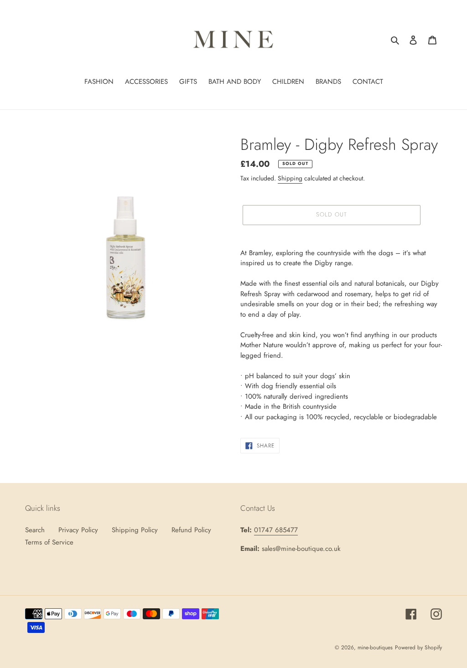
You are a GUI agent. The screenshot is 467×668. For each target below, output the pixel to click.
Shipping (290, 178)
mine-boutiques (375, 647)
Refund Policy (191, 530)
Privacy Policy (78, 530)
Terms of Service (49, 542)
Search (35, 530)
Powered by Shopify (418, 647)
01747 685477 (276, 530)
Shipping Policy (135, 530)
